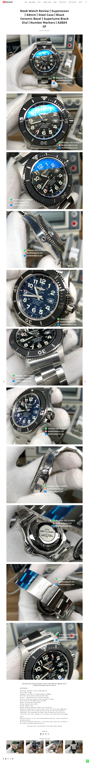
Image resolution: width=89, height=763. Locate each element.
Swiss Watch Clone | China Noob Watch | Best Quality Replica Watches (44, 726)
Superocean (46, 30)
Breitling (41, 30)
